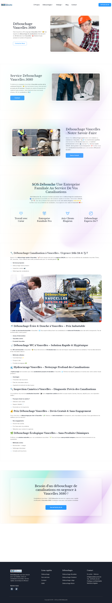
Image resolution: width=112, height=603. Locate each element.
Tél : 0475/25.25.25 (93, 579)
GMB (42, 583)
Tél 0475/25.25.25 (56, 507)
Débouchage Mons (68, 583)
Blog (67, 5)
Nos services (45, 577)
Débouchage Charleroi (69, 577)
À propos (37, 5)
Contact (74, 5)
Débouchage (45, 574)
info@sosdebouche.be (94, 577)
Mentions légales (92, 583)
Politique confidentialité (94, 581)
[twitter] (16, 588)
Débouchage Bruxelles (69, 574)
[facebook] (11, 588)
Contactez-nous (20, 43)
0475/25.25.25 (104, 4)
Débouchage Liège (68, 580)
